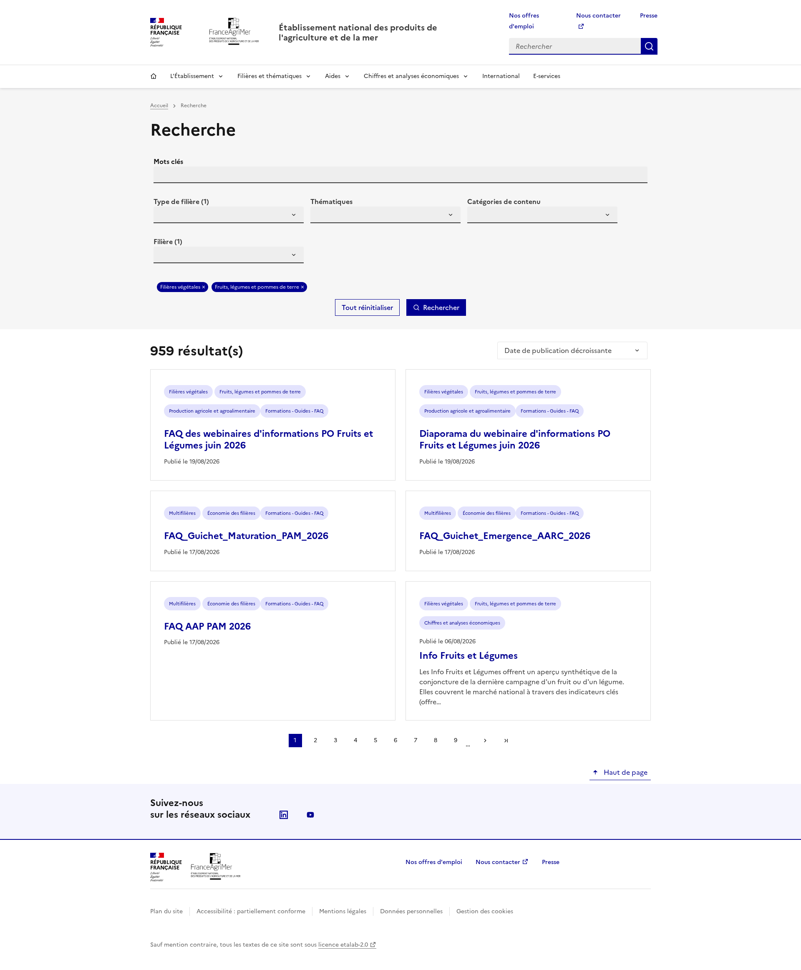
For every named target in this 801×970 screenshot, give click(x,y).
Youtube (310, 815)
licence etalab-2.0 (343, 944)
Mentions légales (342, 911)
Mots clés (168, 161)
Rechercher (649, 46)
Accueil (154, 76)
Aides (332, 76)
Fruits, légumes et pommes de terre (257, 287)
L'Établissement (192, 76)
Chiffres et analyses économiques (411, 76)
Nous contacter (498, 862)
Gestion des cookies (484, 911)
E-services (546, 76)
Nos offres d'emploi (434, 862)
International (501, 76)
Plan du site (166, 911)
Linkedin (284, 815)
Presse (648, 15)
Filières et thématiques (269, 76)
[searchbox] (164, 216)
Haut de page (624, 772)
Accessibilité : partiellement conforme (250, 911)
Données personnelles (411, 911)
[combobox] (229, 215)
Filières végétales (180, 287)
